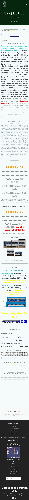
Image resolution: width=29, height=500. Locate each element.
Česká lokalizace (13, 433)
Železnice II (20, 372)
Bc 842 (14, 101)
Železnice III (4, 373)
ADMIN (13, 463)
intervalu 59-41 (18, 105)
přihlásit (14, 415)
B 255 (9, 99)
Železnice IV (15, 373)
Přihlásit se (13, 426)
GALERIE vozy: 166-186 (15, 194)
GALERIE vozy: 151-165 (16, 187)
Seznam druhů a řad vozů (11, 29)
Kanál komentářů (13, 430)
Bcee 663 (23, 99)
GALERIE (10, 226)
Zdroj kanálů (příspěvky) (13, 428)
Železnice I (11, 372)
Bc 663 (15, 99)
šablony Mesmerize (17, 495)
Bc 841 (22, 32)
